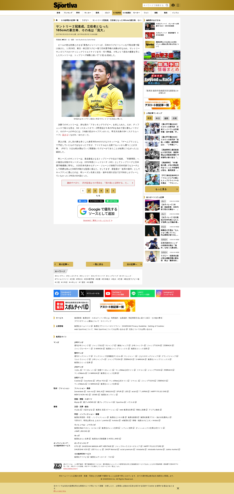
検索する (167, 5)
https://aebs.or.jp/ (70, 468)
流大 (64, 135)
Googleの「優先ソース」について (97, 220)
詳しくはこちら (60, 491)
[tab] (78, 12)
